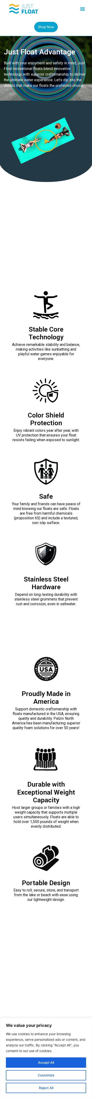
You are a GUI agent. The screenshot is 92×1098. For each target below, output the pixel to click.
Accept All (46, 1062)
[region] (46, 1058)
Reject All (46, 1088)
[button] (82, 9)
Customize (46, 1075)
